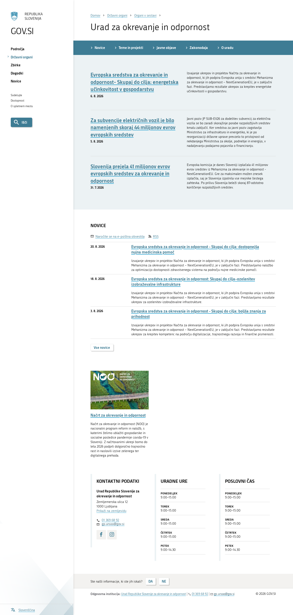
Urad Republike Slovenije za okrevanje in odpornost (153, 594)
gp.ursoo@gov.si (113, 524)
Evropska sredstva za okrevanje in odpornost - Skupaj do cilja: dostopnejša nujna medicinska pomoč (195, 249)
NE (164, 581)
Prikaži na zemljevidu (111, 511)
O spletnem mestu (22, 106)
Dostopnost (17, 100)
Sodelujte (16, 95)
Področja (17, 48)
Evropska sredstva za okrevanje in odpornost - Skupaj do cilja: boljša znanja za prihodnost (198, 313)
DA (150, 581)
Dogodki (17, 73)
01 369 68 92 (110, 520)
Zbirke (16, 64)
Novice (16, 81)
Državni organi (22, 57)
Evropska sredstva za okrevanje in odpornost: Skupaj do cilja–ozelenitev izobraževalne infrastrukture (193, 281)
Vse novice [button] (102, 347)
